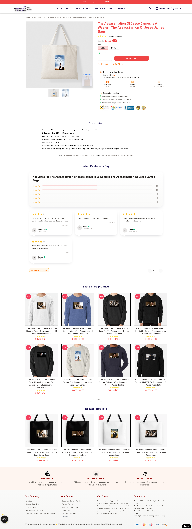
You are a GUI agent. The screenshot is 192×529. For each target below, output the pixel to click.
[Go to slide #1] (53, 93)
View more (96, 400)
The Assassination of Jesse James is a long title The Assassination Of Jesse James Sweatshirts (114, 331)
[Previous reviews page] (150, 271)
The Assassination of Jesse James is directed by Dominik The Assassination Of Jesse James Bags (77, 452)
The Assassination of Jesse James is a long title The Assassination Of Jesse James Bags (150, 452)
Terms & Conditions (32, 504)
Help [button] (187, 526)
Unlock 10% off (4, 519)
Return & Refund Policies (70, 507)
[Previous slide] (28, 55)
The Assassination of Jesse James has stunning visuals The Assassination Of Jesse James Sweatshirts (41, 331)
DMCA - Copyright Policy (34, 510)
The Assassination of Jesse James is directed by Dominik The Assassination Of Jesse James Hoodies (150, 331)
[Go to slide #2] (65, 93)
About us (29, 501)
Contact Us (66, 510)
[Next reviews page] (161, 271)
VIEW (41, 323)
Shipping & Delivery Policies (71, 501)
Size (99, 44)
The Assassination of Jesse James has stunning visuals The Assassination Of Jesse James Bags (41, 452)
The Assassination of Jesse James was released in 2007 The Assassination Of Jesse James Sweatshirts (150, 382)
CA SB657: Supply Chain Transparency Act (41, 513)
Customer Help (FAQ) (69, 513)
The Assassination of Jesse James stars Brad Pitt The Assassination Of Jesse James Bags (114, 452)
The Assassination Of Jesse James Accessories (50, 17)
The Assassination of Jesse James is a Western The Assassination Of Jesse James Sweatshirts (77, 382)
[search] (150, 8)
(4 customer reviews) (115, 36)
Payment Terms (67, 504)
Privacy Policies (31, 507)
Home (27, 17)
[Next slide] (90, 55)
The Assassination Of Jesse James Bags (88, 17)
